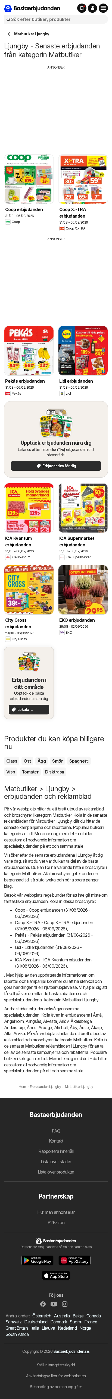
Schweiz (13, 1321)
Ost (27, 761)
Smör (57, 761)
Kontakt (56, 1141)
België (78, 1315)
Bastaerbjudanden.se (71, 1351)
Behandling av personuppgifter (56, 1386)
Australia (62, 1315)
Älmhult (61, 1027)
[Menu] (103, 8)
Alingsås (33, 1021)
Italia (34, 1328)
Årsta (84, 1027)
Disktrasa (54, 772)
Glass (11, 761)
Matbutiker (61, 815)
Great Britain (16, 1328)
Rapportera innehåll (55, 1151)
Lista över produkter (56, 1172)
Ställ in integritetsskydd (56, 1365)
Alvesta (50, 1021)
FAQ (56, 1131)
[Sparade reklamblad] (81, 8)
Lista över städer (56, 1161)
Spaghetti (78, 761)
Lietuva (48, 1328)
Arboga (45, 1027)
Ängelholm (14, 1021)
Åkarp (96, 1027)
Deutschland (35, 1321)
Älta (7, 1033)
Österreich (41, 1315)
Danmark (58, 1321)
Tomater (30, 772)
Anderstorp (14, 1027)
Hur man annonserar (56, 1212)
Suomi (75, 1321)
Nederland (67, 1328)
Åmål (97, 1015)
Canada (93, 1315)
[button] (92, 8)
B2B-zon (56, 1222)
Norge (85, 1328)
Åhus (31, 1027)
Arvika (19, 1033)
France (90, 1321)
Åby (73, 1027)
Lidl (29, 833)
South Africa (17, 1334)
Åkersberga (81, 1021)
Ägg (42, 761)
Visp (10, 772)
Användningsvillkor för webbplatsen (56, 1375)
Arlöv (64, 1021)
